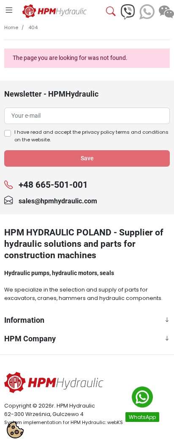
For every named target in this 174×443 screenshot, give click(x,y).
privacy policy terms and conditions (125, 132)
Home (11, 27)
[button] (105, 11)
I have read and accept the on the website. (91, 136)
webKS (115, 422)
